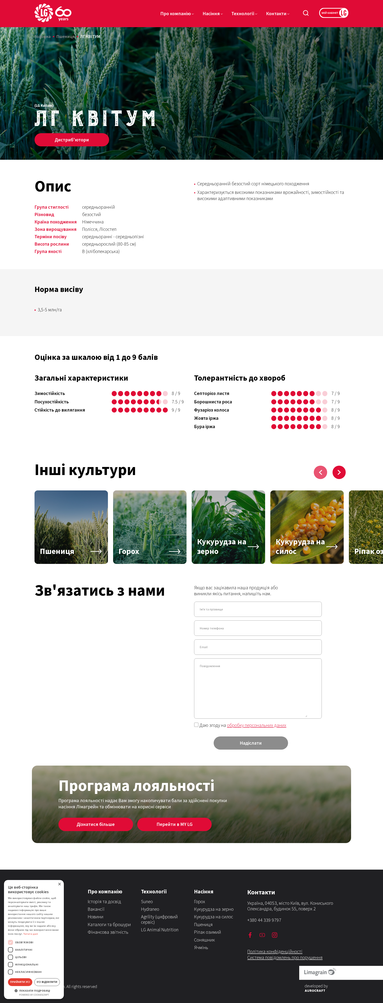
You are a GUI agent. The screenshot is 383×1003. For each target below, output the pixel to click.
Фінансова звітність (108, 932)
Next (339, 472)
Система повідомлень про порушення (285, 957)
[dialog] (34, 939)
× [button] (59, 884)
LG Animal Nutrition (160, 930)
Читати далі (30, 934)
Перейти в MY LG (174, 824)
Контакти (276, 13)
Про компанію (175, 13)
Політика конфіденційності (274, 951)
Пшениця (203, 924)
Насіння (211, 13)
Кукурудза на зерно (214, 909)
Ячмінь (201, 947)
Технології (242, 13)
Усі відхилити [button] (47, 982)
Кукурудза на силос (213, 917)
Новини (95, 917)
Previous (320, 472)
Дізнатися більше (96, 824)
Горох (199, 901)
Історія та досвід (104, 901)
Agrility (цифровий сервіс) (159, 919)
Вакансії (96, 909)
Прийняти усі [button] (20, 982)
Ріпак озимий (207, 932)
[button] (34, 990)
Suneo (147, 901)
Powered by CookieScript (34, 994)
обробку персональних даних (256, 725)
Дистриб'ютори (72, 140)
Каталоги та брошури (109, 924)
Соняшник (204, 940)
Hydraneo (150, 909)
